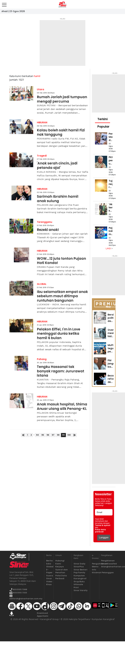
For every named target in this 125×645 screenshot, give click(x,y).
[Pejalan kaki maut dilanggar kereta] (101, 232)
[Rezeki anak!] (21, 226)
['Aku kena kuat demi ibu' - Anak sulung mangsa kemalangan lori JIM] (101, 209)
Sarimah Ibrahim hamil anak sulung (57, 198)
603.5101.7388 (19, 589)
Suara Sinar (49, 577)
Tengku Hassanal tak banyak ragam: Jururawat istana (60, 371)
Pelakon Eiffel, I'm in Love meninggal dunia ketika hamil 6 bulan (58, 333)
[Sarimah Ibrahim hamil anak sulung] (21, 193)
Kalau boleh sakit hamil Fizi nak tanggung (61, 132)
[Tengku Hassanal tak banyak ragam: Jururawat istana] (21, 363)
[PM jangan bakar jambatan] (100, 363)
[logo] (19, 557)
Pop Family (79, 572)
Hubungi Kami (59, 562)
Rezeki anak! (48, 230)
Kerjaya (59, 566)
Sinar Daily (79, 563)
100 (69, 435)
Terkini (102, 119)
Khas (49, 584)
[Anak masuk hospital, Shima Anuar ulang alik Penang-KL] (21, 400)
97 (53, 435)
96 (48, 435)
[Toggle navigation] (4, 3)
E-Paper (49, 571)
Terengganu (44, 222)
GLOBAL (41, 284)
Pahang (41, 359)
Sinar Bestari (80, 569)
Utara (40, 89)
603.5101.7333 (19, 592)
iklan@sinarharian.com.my (108, 566)
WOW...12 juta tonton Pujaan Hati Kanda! (61, 261)
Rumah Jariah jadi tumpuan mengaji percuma (62, 99)
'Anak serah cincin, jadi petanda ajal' (57, 165)
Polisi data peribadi (100, 531)
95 (42, 435)
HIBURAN (42, 122)
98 (58, 435)
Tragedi (42, 155)
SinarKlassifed (108, 563)
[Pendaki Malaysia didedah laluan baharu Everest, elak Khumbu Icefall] (101, 138)
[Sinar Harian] (62, 4)
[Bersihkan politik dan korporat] (100, 318)
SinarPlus (79, 566)
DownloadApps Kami (42, 615)
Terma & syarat (102, 525)
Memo (94, 566)
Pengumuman (94, 563)
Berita (49, 560)
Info (94, 569)
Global (49, 566)
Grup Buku (79, 581)
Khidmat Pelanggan (94, 572)
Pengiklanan (108, 560)
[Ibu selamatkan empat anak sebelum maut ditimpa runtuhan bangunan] (21, 288)
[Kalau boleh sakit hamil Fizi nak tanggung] (21, 126)
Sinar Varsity (81, 590)
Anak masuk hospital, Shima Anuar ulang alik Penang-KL (62, 406)
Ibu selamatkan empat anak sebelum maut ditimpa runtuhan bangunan (62, 296)
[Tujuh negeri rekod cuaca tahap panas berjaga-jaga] (101, 185)
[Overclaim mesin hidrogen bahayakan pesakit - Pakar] (100, 333)
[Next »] (74, 435)
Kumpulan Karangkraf (80, 577)
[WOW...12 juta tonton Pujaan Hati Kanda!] (21, 255)
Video (49, 581)
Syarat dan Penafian (61, 571)
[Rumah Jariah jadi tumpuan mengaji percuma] (21, 93)
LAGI (109, 248)
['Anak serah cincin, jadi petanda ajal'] (21, 159)
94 (37, 435)
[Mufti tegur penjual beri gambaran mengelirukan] (100, 348)
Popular (103, 126)
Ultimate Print (78, 586)
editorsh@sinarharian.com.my (25, 598)
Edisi (48, 563)
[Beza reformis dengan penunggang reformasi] (100, 379)
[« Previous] (23, 435)
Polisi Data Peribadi (61, 577)
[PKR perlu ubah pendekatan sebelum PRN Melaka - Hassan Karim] (101, 162)
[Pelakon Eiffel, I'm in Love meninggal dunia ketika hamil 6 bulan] (21, 325)
